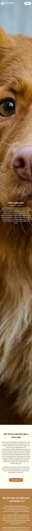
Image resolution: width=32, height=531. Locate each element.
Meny (28, 3)
